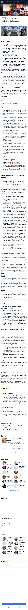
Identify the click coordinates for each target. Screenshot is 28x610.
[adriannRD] (19, 549)
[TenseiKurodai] (8, 473)
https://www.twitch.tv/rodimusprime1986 (10, 103)
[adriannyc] (22, 549)
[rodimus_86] (22, 544)
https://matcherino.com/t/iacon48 (9, 429)
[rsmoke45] (7, 553)
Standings (15, 448)
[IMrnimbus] (8, 553)
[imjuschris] (7, 477)
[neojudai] (22, 540)
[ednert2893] (10, 544)
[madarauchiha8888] (21, 486)
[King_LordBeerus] (8, 468)
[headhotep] (7, 544)
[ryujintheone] (10, 473)
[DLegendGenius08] (20, 482)
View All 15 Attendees (14, 490)
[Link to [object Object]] (4, 463)
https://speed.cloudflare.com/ (10, 160)
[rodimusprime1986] (19, 544)
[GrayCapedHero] (7, 549)
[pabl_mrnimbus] (10, 553)
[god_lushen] (7, 540)
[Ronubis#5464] (20, 473)
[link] (10, 464)
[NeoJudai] (19, 540)
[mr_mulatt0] (7, 482)
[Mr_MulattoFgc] (8, 482)
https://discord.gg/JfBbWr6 (9, 45)
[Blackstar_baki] (20, 486)
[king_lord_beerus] (10, 468)
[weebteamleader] (20, 468)
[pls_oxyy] (7, 464)
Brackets (10, 448)
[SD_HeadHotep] (8, 544)
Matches (20, 448)
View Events (14, 604)
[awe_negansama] (7, 486)
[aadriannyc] (20, 549)
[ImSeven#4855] (8, 477)
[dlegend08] (21, 482)
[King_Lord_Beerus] (7, 468)
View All (14, 452)
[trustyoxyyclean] (10, 464)
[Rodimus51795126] (20, 544)
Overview (5, 448)
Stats (23, 448)
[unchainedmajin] (7, 473)
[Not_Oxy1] (8, 464)
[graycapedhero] (10, 549)
